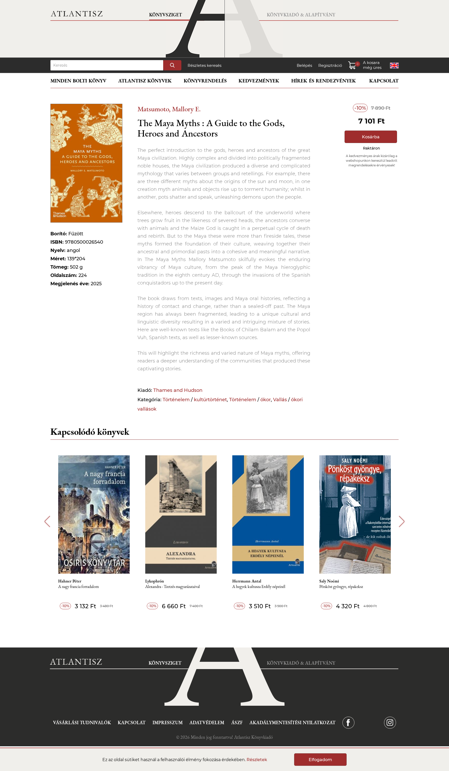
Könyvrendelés (205, 80)
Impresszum (168, 722)
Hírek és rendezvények (323, 80)
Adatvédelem (206, 722)
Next (402, 521)
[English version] (394, 65)
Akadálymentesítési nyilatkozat (292, 722)
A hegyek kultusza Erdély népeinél (258, 586)
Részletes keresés (204, 65)
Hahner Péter (69, 581)
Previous (47, 521)
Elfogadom (320, 759)
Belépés (304, 65)
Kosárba (371, 136)
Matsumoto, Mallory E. (169, 108)
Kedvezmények (259, 80)
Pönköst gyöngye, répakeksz (341, 586)
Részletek (257, 759)
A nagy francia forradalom (78, 586)
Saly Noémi (329, 581)
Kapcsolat (384, 80)
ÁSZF (237, 722)
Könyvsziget (165, 15)
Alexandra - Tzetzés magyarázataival (172, 586)
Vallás (280, 400)
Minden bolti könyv (78, 80)
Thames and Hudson (177, 390)
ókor (265, 400)
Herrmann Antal (246, 581)
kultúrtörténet (210, 400)
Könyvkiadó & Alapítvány (301, 15)
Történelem (176, 400)
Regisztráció (330, 65)
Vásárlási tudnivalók (82, 722)
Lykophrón (154, 581)
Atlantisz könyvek (145, 80)
